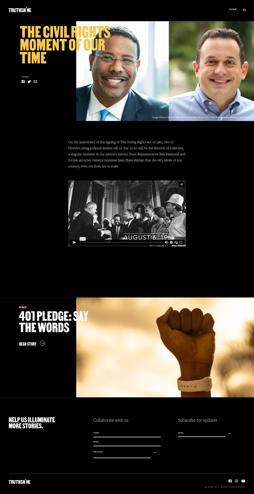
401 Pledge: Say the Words (53, 321)
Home (233, 9)
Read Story (27, 344)
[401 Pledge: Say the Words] (165, 347)
